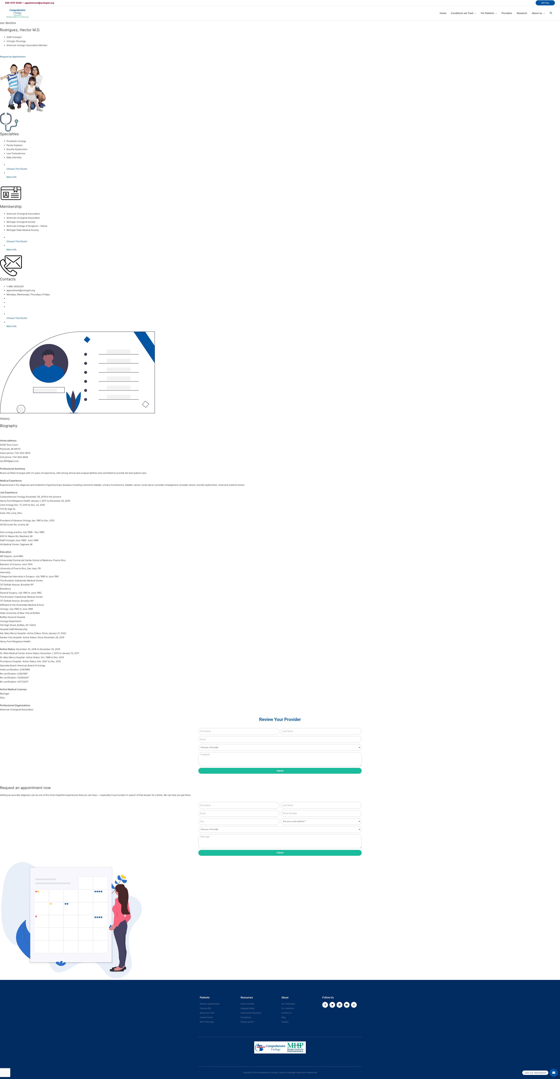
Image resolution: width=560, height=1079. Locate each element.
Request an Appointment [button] (13, 56)
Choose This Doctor (17, 168)
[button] (554, 1073)
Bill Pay (545, 2)
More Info (11, 177)
